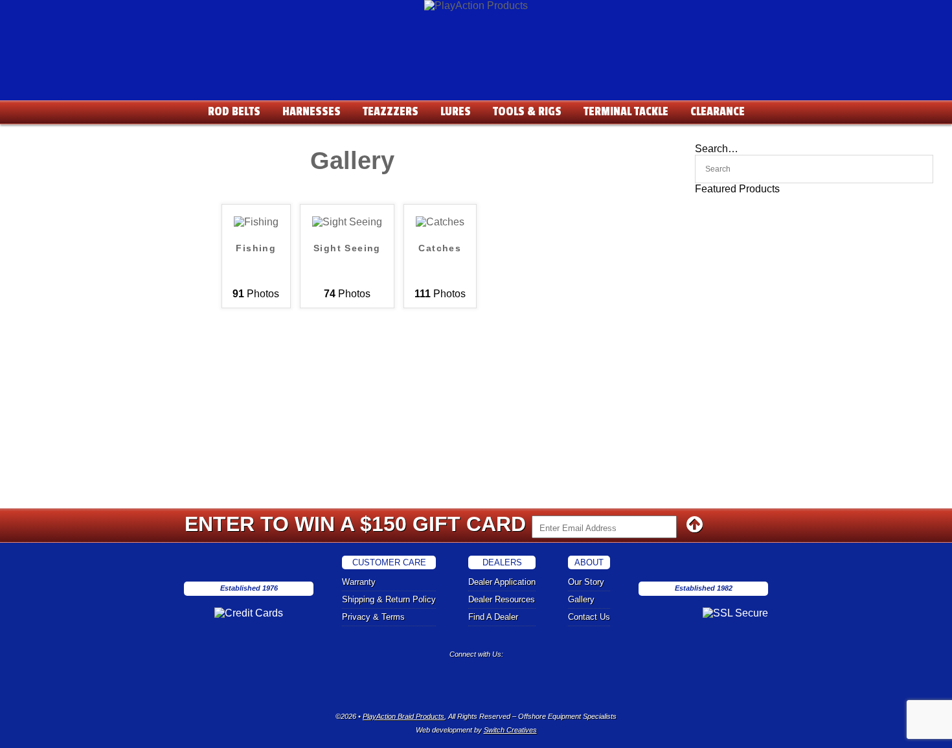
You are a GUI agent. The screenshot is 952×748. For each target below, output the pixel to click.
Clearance (717, 111)
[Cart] (936, 13)
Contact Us (589, 617)
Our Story (586, 582)
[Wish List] (858, 13)
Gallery (581, 599)
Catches (439, 248)
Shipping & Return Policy (389, 599)
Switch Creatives (510, 730)
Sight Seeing (347, 248)
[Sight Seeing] (347, 221)
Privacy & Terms (373, 617)
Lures (455, 111)
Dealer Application (502, 582)
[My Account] (884, 13)
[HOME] (476, 5)
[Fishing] (256, 221)
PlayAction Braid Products (403, 716)
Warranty (359, 582)
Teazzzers (390, 111)
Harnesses (311, 111)
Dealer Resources (501, 599)
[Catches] (440, 221)
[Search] (910, 13)
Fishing (256, 248)
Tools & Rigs (527, 111)
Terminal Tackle (626, 111)
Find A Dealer (493, 617)
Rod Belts (234, 111)
